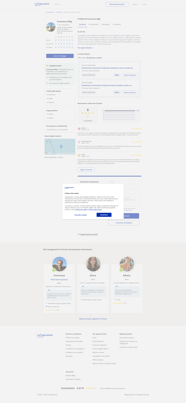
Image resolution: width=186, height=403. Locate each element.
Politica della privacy (95, 209)
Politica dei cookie (81, 209)
